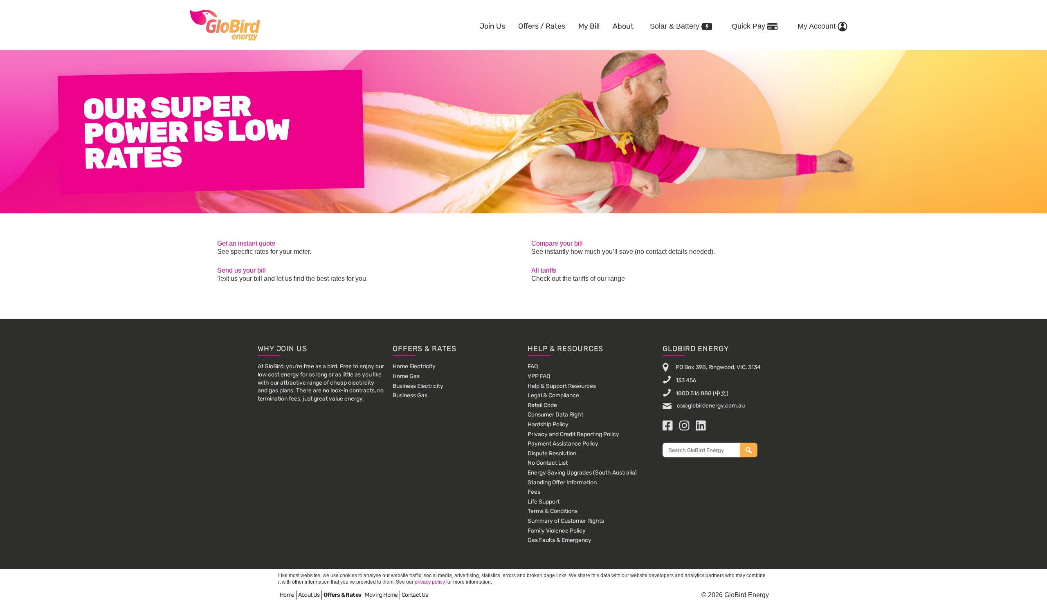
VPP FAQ (539, 376)
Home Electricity (414, 366)
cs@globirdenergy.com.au (710, 405)
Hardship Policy (548, 424)
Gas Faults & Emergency (559, 540)
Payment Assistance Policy (563, 443)
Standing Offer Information (562, 482)
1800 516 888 (694, 393)
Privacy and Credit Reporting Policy (573, 434)
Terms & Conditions (552, 511)
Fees (534, 491)
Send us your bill (241, 270)
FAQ (533, 366)
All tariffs (543, 270)
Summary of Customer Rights (566, 520)
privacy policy (430, 582)
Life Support (543, 501)
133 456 (686, 380)
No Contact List (548, 462)
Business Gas (410, 395)
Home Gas (406, 376)
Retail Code (542, 405)
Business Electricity (418, 386)
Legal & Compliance (553, 395)
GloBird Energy (225, 24)
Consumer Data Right (555, 414)
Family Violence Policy (557, 530)
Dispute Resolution (552, 453)
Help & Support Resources (562, 386)
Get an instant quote (246, 243)
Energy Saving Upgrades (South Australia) (582, 472)
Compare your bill (557, 243)
